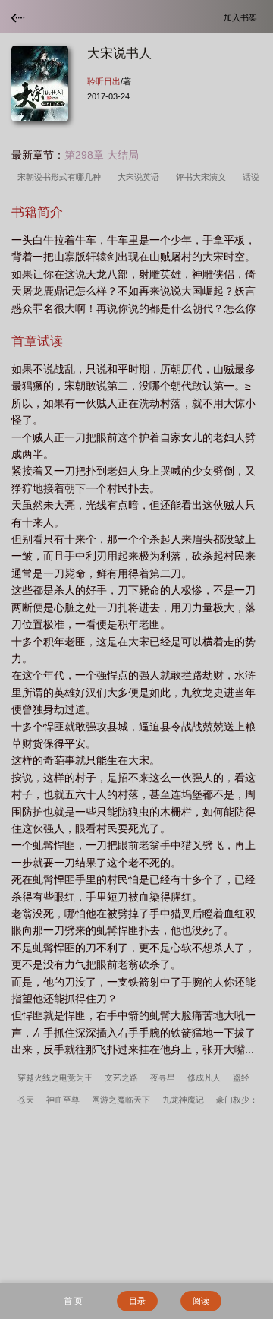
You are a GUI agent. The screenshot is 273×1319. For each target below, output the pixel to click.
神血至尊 (63, 1099)
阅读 (201, 1300)
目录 (137, 1300)
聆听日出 (104, 81)
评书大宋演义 (203, 176)
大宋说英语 (141, 176)
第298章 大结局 (101, 155)
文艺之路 (121, 1077)
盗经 (241, 1077)
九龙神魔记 (183, 1099)
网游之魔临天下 (121, 1099)
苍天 (25, 1099)
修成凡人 (204, 1077)
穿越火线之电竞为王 (55, 1077)
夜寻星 (162, 1077)
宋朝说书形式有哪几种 (61, 176)
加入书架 (243, 17)
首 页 (73, 1300)
